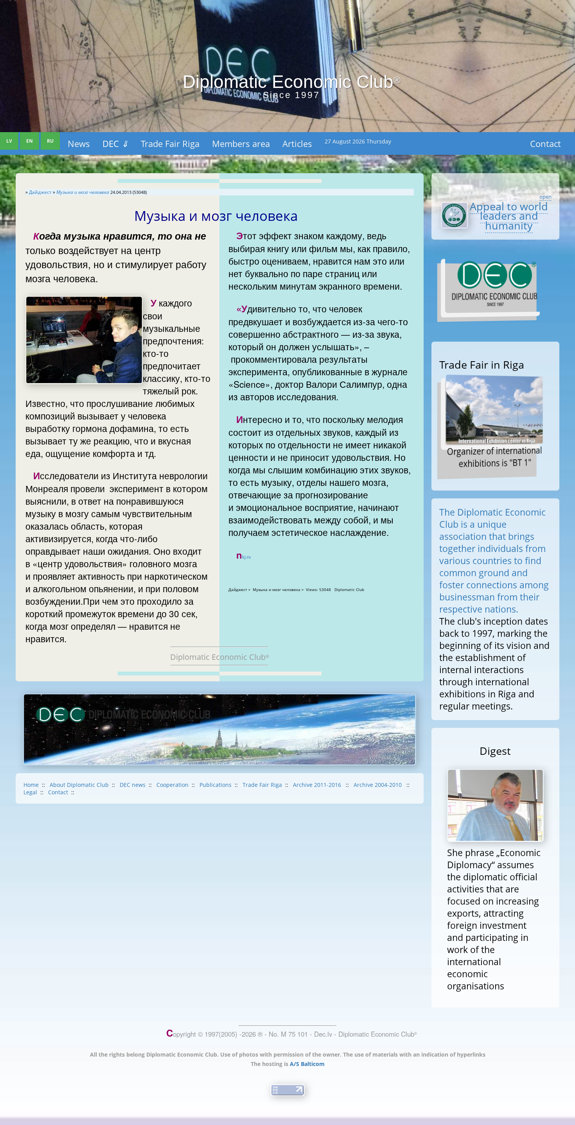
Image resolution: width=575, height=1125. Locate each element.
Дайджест (40, 192)
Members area (241, 143)
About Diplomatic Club (79, 784)
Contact (545, 143)
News (79, 143)
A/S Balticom (307, 1064)
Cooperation (172, 784)
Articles (297, 143)
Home (31, 784)
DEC (115, 143)
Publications (215, 784)
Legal (30, 792)
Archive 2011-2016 (318, 784)
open (545, 196)
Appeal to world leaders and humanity (509, 216)
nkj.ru (243, 557)
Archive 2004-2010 (378, 784)
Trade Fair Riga (170, 143)
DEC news (133, 784)
